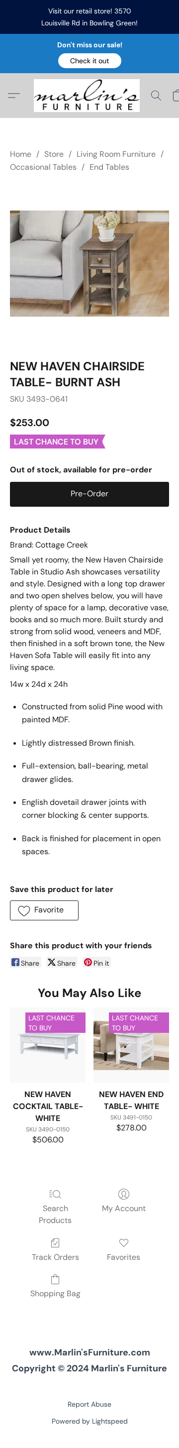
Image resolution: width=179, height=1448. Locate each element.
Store (54, 154)
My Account (124, 1208)
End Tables (109, 167)
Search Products (55, 1214)
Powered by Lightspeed (90, 1421)
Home (20, 154)
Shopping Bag (55, 1293)
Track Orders (55, 1257)
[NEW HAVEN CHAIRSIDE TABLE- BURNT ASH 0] (89, 263)
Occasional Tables (43, 167)
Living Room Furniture (116, 154)
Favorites (123, 1257)
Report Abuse (89, 1404)
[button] (89, 60)
